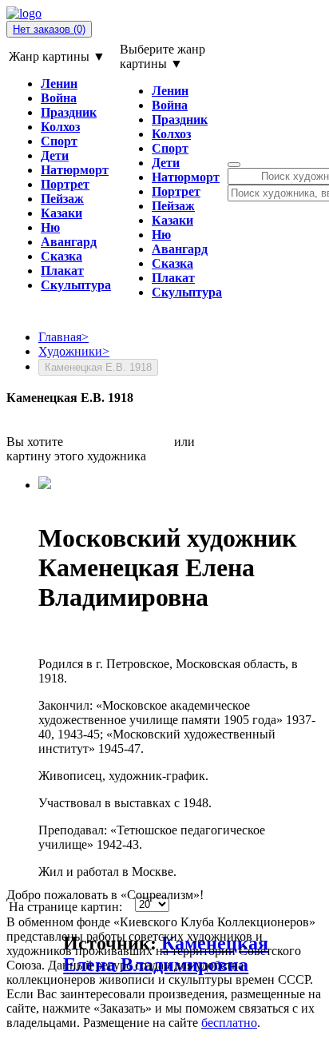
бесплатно (229, 1022)
